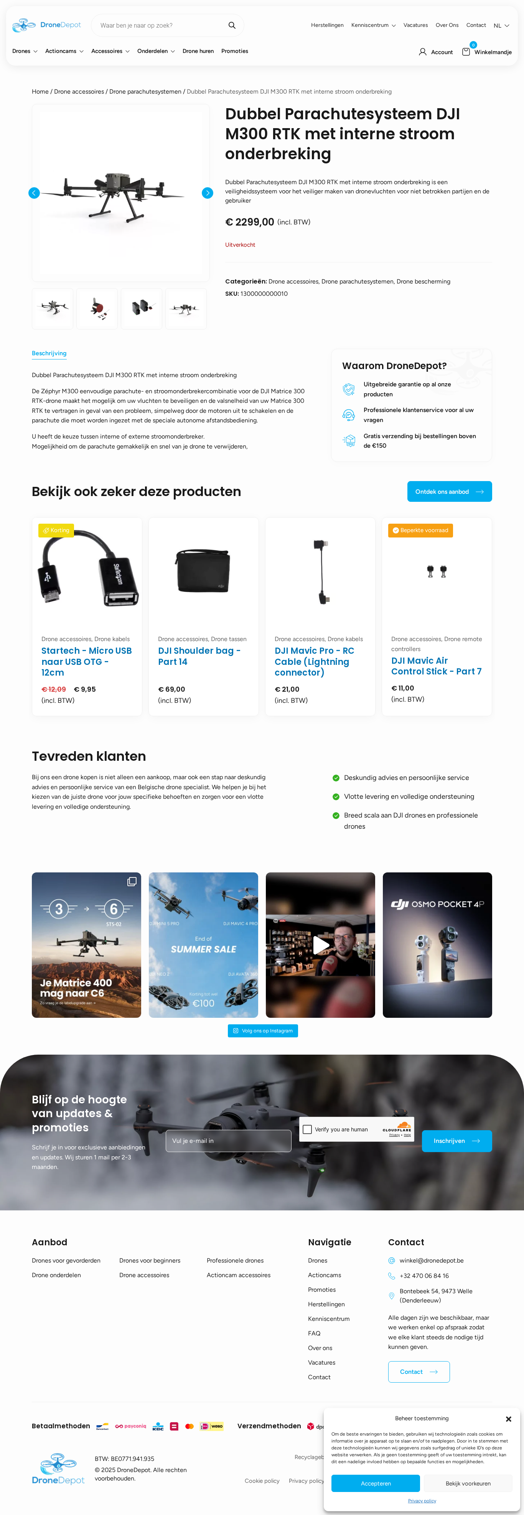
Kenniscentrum (370, 25)
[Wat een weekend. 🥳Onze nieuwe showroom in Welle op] (320, 945)
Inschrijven (449, 1140)
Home (40, 91)
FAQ (314, 1333)
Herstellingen (327, 25)
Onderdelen (152, 51)
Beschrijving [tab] (49, 353)
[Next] (207, 193)
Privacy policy (422, 1500)
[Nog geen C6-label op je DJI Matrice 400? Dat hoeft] (86, 945)
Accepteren (376, 1483)
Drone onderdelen (56, 1275)
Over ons (447, 25)
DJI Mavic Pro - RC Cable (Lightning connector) (314, 662)
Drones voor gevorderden (66, 1260)
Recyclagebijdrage (318, 1457)
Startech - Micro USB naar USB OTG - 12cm (86, 662)
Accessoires (106, 51)
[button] (508, 1418)
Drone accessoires (79, 91)
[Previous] (34, 193)
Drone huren (198, 51)
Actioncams (60, 51)
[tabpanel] (87, 616)
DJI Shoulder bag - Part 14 (199, 656)
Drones (21, 51)
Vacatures (416, 25)
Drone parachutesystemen (145, 91)
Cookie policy (262, 1480)
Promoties (234, 51)
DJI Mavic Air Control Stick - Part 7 (436, 666)
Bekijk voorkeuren (468, 1483)
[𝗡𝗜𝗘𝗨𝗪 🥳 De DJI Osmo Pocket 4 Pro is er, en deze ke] (437, 945)
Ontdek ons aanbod (442, 491)
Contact (476, 25)
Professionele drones (235, 1260)
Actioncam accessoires (238, 1275)
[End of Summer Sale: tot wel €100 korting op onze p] (203, 945)
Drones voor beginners (149, 1260)
